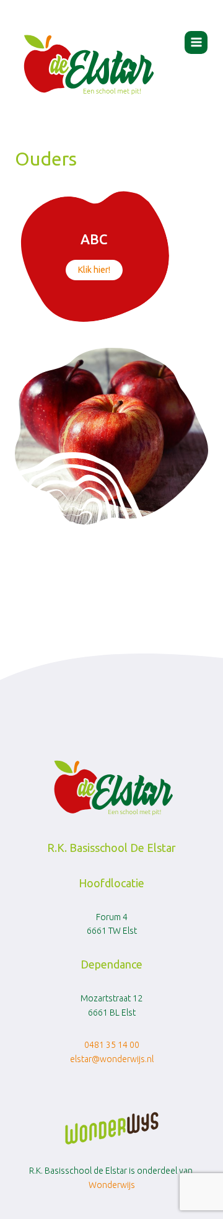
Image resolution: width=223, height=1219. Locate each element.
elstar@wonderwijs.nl (112, 1059)
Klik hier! (94, 270)
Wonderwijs (112, 1185)
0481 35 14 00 (111, 1045)
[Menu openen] (196, 42)
